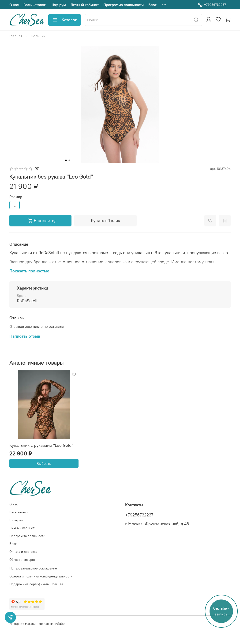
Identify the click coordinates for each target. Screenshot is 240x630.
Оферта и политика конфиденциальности (40, 576)
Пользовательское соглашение (33, 568)
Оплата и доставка (23, 552)
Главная (15, 36)
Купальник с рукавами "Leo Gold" (41, 445)
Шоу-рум (58, 4)
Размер (15, 197)
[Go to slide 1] (66, 160)
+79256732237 (215, 5)
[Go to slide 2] (69, 160)
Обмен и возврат (22, 559)
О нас (14, 4)
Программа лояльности (123, 4)
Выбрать (44, 463)
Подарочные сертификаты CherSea (36, 584)
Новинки (38, 36)
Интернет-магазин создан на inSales (37, 624)
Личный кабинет (85, 4)
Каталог (69, 20)
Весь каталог (34, 4)
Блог (152, 4)
